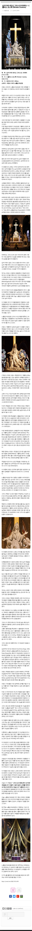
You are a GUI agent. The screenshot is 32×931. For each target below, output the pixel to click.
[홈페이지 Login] (3, 908)
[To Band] (21, 895)
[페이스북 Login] (8, 908)
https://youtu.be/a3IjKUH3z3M (10, 881)
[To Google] (17, 895)
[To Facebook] (10, 895)
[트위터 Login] (6, 908)
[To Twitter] (14, 895)
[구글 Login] (11, 908)
